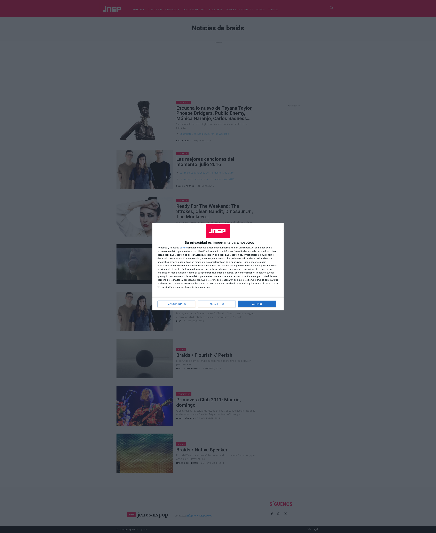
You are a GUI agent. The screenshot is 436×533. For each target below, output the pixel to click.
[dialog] (218, 266)
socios (183, 247)
